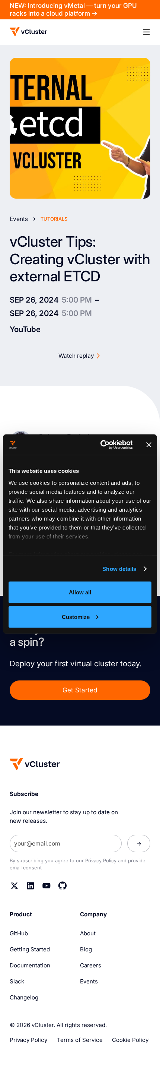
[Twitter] (14, 886)
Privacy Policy (100, 860)
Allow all (80, 592)
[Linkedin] (30, 886)
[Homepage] (35, 764)
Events (19, 218)
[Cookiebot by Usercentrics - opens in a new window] (101, 444)
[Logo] (28, 32)
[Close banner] (148, 444)
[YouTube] (46, 886)
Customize (76, 616)
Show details (119, 569)
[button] (146, 32)
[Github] (62, 886)
